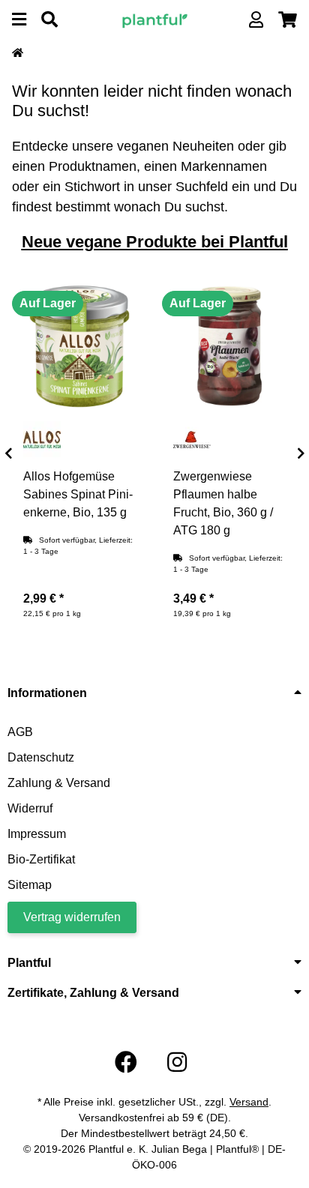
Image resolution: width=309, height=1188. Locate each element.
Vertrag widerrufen (72, 917)
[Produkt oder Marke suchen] (49, 19)
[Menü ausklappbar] (19, 19)
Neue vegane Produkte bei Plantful (155, 241)
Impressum (37, 833)
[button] (256, 19)
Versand (249, 1102)
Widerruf (30, 808)
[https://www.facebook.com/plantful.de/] (126, 1062)
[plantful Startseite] (155, 19)
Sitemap (30, 884)
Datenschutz (41, 757)
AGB (20, 732)
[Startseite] (17, 53)
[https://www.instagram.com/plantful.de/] (177, 1062)
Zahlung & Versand (59, 783)
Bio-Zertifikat (41, 859)
